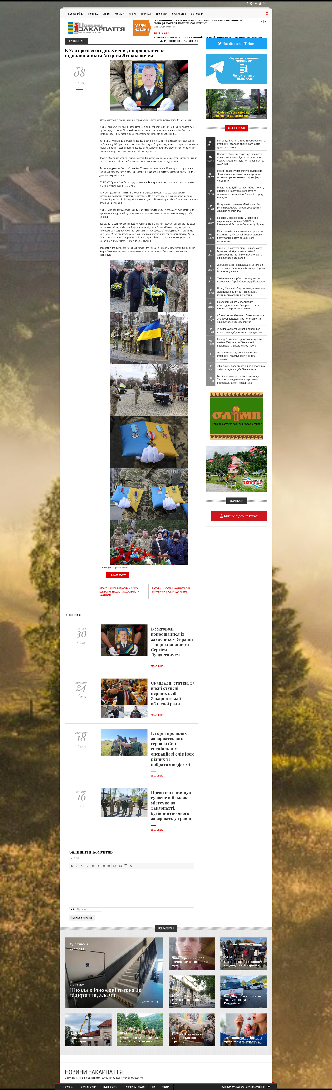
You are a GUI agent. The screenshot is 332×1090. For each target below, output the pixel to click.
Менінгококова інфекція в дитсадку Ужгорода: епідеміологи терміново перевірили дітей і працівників (238, 379)
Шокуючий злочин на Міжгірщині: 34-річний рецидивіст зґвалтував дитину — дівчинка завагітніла (241, 207)
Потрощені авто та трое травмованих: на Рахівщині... (243, 999)
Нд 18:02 (211, 280)
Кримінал (146, 13)
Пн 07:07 (211, 176)
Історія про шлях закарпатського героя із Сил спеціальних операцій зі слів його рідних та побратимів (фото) (173, 748)
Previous (262, 21)
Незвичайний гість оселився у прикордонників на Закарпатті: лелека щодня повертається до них (239, 305)
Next (265, 21)
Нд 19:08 (211, 253)
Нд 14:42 (211, 356)
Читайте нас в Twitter (238, 43)
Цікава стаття (118, 575)
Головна (67, 1087)
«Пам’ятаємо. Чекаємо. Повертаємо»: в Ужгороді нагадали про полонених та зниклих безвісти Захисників (240, 318)
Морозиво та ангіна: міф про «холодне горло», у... (243, 1039)
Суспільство (179, 13)
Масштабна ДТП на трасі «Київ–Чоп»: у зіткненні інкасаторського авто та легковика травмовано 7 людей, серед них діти (240, 192)
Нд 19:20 (211, 236)
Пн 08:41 (211, 144)
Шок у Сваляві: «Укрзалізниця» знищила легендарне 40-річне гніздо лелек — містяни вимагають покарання (241, 291)
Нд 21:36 (211, 192)
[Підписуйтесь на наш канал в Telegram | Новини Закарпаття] (236, 68)
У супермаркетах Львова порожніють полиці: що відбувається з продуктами (240, 330)
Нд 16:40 (211, 330)
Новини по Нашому (135, 1087)
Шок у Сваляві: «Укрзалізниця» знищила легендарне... (88, 1037)
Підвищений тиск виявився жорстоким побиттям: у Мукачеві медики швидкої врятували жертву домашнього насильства (240, 236)
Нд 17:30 (211, 291)
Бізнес (106, 13)
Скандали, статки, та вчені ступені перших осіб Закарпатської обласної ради (173, 693)
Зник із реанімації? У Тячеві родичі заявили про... (190, 961)
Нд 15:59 (211, 342)
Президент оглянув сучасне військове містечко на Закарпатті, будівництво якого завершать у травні (171, 805)
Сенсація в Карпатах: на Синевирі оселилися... (139, 1039)
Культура (119, 13)
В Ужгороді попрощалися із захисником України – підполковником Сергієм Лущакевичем (172, 641)
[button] (72, 866)
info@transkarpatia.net (132, 1077)
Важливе (123, 1033)
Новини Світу (110, 1087)
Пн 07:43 (211, 159)
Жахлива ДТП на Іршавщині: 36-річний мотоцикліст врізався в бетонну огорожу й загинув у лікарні (241, 268)
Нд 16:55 (211, 305)
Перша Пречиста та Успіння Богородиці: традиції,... (187, 1037)
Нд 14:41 (211, 367)
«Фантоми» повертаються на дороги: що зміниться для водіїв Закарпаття (241, 367)
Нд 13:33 (211, 379)
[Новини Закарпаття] (98, 27)
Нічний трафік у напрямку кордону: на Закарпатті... (245, 963)
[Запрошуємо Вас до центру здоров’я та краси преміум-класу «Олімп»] (236, 415)
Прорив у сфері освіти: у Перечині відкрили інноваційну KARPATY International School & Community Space (240, 221)
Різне (226, 1033)
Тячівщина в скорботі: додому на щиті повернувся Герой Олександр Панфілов (241, 280)
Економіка (161, 13)
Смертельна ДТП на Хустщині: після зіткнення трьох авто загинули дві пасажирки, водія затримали (208, 28)
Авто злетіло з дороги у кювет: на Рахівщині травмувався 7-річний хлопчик (237, 356)
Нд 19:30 (211, 221)
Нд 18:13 (211, 268)
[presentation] (72, 866)
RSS (153, 1087)
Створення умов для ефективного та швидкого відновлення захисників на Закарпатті (119, 591)
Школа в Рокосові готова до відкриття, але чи (106, 992)
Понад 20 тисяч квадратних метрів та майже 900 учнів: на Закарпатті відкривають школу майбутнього (239, 342)
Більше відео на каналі (241, 516)
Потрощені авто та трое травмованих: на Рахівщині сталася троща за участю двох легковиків (241, 144)
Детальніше (158, 666)
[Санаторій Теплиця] (236, 468)
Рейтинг (193, 41)
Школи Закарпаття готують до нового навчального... (187, 999)
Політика (93, 13)
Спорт (132, 13)
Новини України (88, 1087)
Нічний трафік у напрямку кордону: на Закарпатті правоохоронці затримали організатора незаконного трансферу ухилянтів (239, 175)
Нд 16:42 (211, 318)
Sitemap (166, 1087)
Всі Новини (197, 13)
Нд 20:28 (211, 207)
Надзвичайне (75, 13)
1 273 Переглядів (172, 41)
